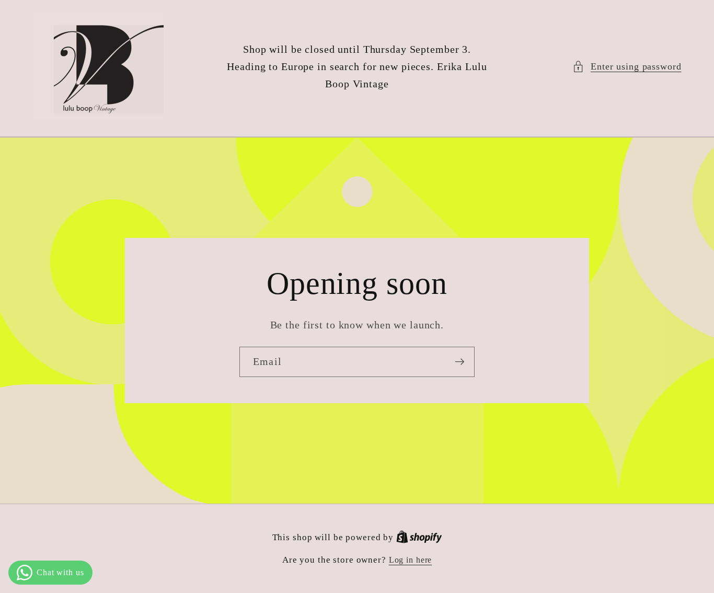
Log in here (410, 560)
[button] (627, 66)
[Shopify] (419, 537)
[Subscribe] (459, 362)
